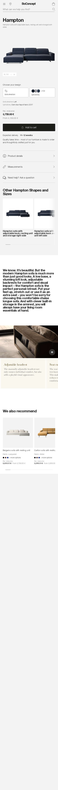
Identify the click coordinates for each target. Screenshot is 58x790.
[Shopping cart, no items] (53, 4)
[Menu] (4, 4)
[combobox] (29, 9)
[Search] (54, 9)
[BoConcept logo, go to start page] (29, 4)
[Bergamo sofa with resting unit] (18, 433)
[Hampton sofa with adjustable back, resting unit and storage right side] (18, 214)
